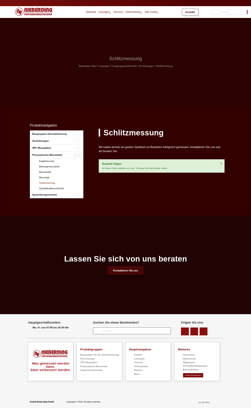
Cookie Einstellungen (193, 375)
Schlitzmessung (47, 183)
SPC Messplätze (41, 147)
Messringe (44, 177)
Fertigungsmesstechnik (124, 66)
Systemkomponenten (44, 194)
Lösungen (104, 66)
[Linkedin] (185, 331)
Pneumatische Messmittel (47, 154)
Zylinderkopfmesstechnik (51, 188)
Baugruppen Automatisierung (49, 133)
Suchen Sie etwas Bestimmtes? (116, 322)
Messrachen (45, 172)
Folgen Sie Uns (192, 322)
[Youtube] (194, 331)
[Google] (203, 331)
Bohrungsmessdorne (49, 166)
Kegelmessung (46, 161)
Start (94, 66)
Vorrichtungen (146, 66)
